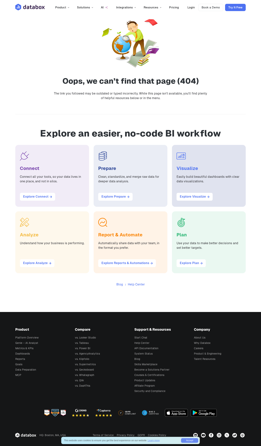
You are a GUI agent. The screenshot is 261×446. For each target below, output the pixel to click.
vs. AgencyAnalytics (87, 353)
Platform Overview (27, 337)
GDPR (141, 435)
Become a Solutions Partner (151, 369)
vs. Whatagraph (84, 375)
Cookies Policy (157, 435)
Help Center (136, 284)
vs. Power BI (82, 348)
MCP (18, 375)
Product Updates (144, 380)
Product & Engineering (207, 353)
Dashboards (22, 353)
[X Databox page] (227, 435)
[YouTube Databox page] (204, 435)
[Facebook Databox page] (211, 435)
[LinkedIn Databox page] (196, 435)
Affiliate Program (144, 385)
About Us (199, 337)
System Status (143, 353)
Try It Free (235, 7)
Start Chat (140, 337)
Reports (20, 358)
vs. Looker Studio (85, 337)
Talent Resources (204, 358)
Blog (119, 284)
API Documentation (146, 348)
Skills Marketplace (145, 364)
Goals (18, 364)
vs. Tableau (82, 342)
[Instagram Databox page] (219, 435)
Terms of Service (103, 435)
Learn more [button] (154, 440)
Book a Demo (211, 7)
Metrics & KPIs (24, 348)
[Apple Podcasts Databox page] (243, 435)
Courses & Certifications (149, 375)
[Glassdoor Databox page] (235, 435)
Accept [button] (189, 440)
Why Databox (202, 342)
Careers (198, 348)
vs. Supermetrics (85, 364)
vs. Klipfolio (82, 358)
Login (191, 7)
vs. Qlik (79, 380)
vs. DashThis (82, 385)
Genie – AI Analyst (26, 342)
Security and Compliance (149, 391)
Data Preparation (25, 369)
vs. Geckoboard (84, 369)
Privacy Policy (126, 435)
